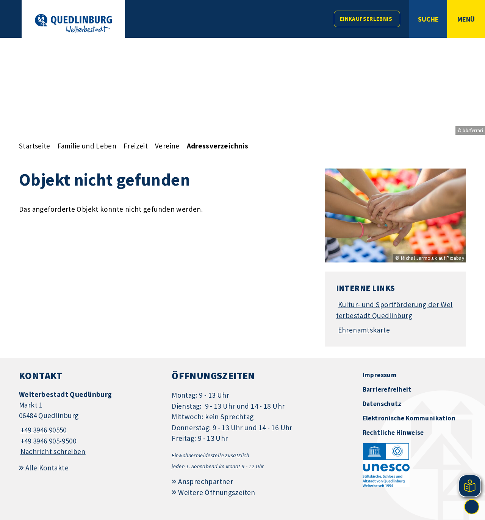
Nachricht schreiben (53, 451)
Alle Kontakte (47, 467)
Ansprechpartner (205, 481)
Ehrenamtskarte (364, 329)
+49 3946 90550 (43, 429)
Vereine (167, 145)
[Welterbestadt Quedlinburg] (89, 423)
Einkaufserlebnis (366, 18)
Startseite (34, 145)
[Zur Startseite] (73, 23)
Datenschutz (382, 404)
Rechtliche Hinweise (393, 432)
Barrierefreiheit (387, 389)
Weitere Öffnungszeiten (216, 492)
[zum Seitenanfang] (471, 506)
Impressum (380, 375)
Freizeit (136, 145)
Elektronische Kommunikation (409, 418)
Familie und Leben (87, 145)
